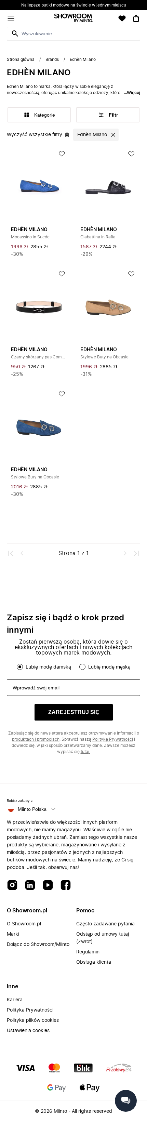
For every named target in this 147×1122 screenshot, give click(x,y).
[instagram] (12, 886)
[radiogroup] (73, 667)
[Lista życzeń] (122, 18)
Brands (52, 59)
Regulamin (87, 952)
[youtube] (47, 886)
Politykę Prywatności (112, 739)
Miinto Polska (32, 809)
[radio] (20, 667)
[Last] (136, 553)
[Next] (125, 553)
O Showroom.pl (24, 924)
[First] (11, 553)
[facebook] (65, 886)
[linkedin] (30, 886)
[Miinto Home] (73, 19)
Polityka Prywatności (30, 1010)
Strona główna (21, 59)
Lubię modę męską (109, 667)
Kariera (15, 1000)
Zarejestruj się (73, 712)
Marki (13, 934)
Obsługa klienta (93, 962)
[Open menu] (11, 18)
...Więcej (132, 93)
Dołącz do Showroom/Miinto (38, 944)
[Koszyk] (136, 18)
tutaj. (85, 752)
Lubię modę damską (48, 667)
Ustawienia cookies (28, 1030)
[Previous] (22, 553)
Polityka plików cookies (33, 1020)
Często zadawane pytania (105, 924)
